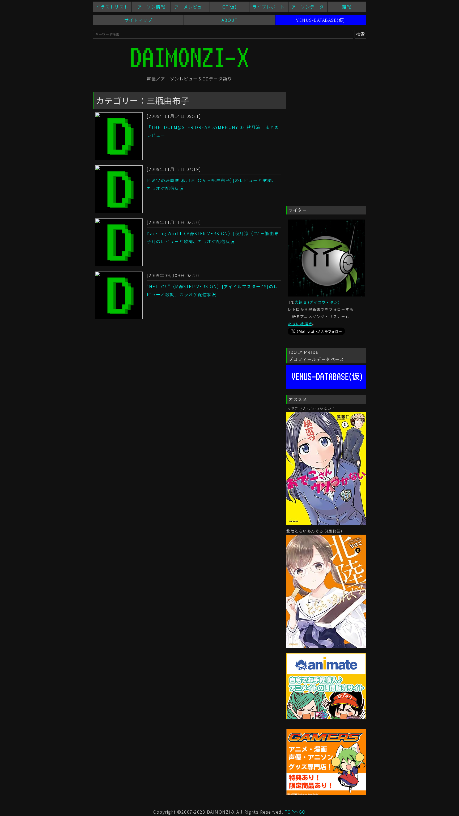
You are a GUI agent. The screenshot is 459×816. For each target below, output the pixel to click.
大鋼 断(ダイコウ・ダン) (317, 302)
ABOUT (230, 20)
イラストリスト (112, 6)
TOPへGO (295, 812)
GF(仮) (229, 6)
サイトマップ (138, 20)
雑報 (346, 6)
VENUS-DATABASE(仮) (320, 20)
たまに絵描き (300, 323)
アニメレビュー (190, 6)
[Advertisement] (326, 119)
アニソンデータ (307, 6)
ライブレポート (268, 6)
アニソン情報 (151, 6)
